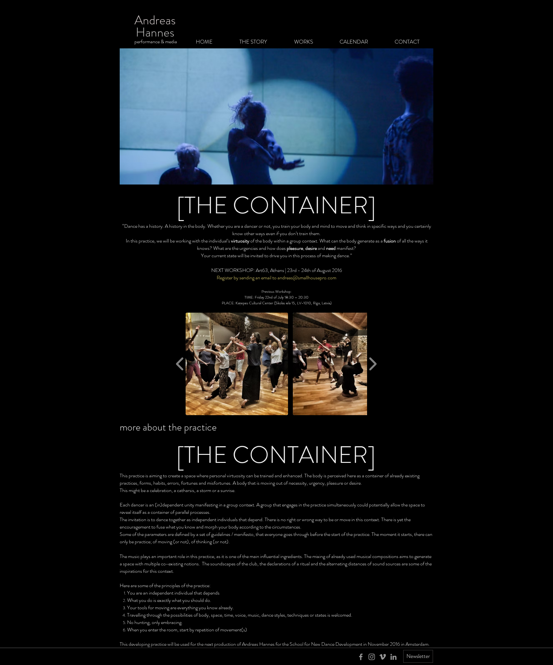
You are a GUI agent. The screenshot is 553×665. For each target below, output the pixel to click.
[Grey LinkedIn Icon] (393, 657)
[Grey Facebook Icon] (361, 657)
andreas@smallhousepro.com (306, 277)
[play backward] (180, 364)
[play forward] (372, 364)
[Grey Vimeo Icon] (382, 657)
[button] (237, 364)
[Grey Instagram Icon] (371, 657)
